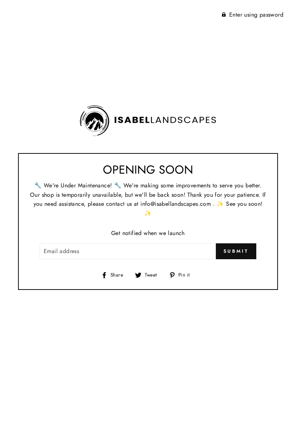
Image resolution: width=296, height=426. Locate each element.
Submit (236, 251)
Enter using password (256, 14)
